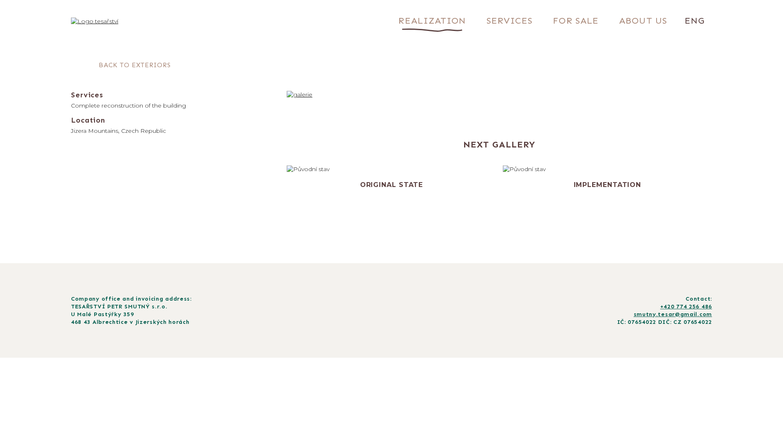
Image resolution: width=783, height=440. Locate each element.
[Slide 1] (469, 111)
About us (643, 20)
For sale (576, 20)
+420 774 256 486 (686, 306)
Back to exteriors (135, 65)
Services (510, 20)
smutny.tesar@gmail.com (673, 314)
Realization (432, 20)
